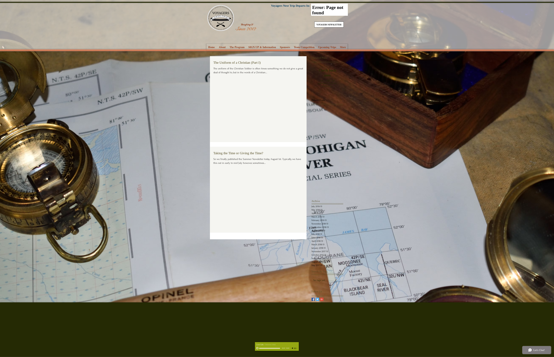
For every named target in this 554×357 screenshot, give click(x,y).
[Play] (257, 348)
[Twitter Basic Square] (317, 299)
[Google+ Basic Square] (321, 299)
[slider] (295, 348)
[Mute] (292, 348)
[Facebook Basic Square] (313, 299)
